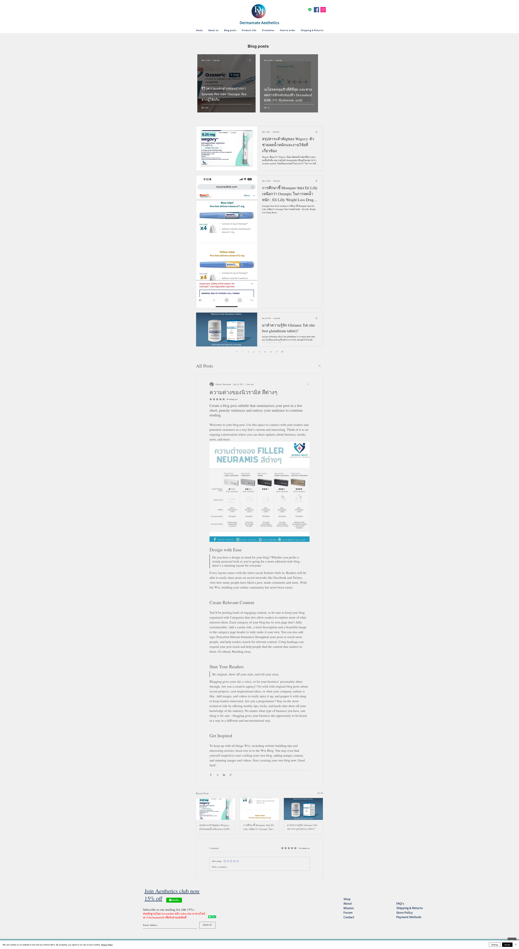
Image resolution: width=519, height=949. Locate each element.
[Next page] (276, 351)
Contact (348, 917)
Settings (494, 944)
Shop (347, 899)
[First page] (236, 351)
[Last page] (282, 351)
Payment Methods (408, 917)
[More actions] (308, 384)
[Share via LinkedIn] (224, 774)
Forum (347, 912)
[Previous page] (242, 351)
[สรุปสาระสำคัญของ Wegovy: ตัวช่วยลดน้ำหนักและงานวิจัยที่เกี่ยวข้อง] (215, 809)
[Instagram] (323, 9)
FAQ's (400, 903)
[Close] (515, 945)
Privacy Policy (107, 944)
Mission (348, 908)
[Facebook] (316, 9)
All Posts (204, 366)
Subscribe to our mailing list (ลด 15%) (168, 909)
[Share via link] (230, 774)
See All (320, 793)
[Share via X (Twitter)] (217, 774)
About (347, 903)
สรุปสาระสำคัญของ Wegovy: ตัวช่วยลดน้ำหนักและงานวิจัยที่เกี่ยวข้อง (215, 827)
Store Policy (404, 912)
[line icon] (309, 9)
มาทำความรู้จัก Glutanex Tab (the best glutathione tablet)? (302, 826)
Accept (507, 944)
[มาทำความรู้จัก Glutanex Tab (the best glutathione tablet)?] (303, 809)
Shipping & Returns (409, 908)
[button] (319, 366)
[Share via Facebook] (210, 774)
